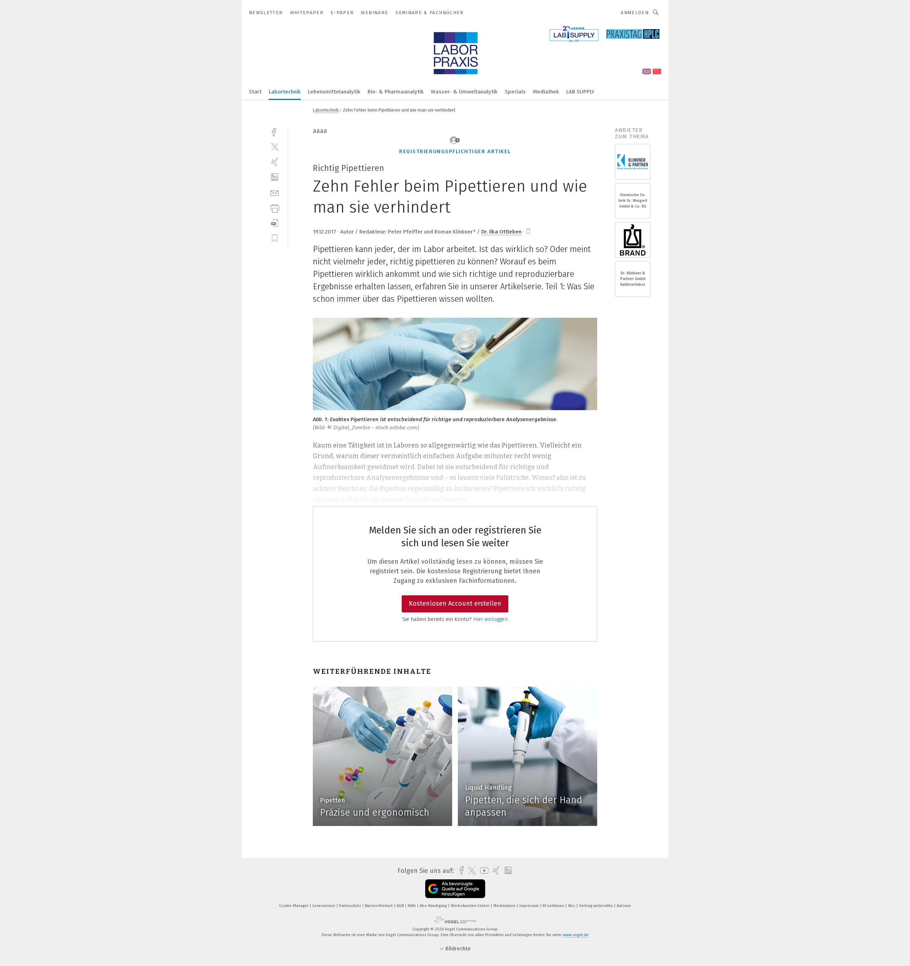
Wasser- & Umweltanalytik (464, 91)
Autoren (624, 905)
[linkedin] (274, 177)
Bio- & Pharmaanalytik (396, 91)
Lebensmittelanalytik (334, 91)
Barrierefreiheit (379, 905)
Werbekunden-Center (471, 905)
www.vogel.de (576, 935)
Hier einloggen (490, 619)
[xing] (274, 161)
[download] (274, 223)
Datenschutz (350, 905)
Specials (515, 91)
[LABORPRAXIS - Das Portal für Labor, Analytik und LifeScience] (255, 91)
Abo (572, 905)
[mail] (274, 192)
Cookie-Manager (294, 905)
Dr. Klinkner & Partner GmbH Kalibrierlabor (633, 279)
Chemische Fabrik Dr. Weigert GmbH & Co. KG (633, 201)
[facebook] (274, 131)
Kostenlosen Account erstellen (455, 603)
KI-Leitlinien (554, 905)
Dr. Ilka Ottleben (501, 232)
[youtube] (482, 870)
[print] (274, 207)
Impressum (529, 905)
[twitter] (274, 146)
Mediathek (546, 91)
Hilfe (412, 905)
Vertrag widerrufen (596, 905)
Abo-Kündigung (434, 905)
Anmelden (635, 13)
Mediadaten (504, 905)
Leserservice (324, 905)
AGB (401, 905)
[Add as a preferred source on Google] (455, 888)
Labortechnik (285, 91)
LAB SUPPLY (580, 91)
